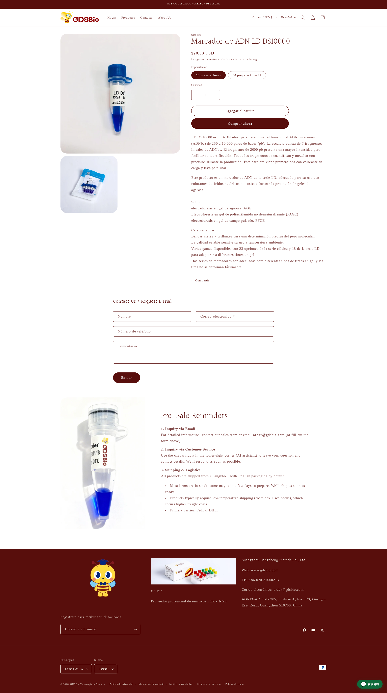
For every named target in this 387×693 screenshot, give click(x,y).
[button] (303, 17)
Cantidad (196, 85)
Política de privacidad (121, 684)
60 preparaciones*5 (247, 75)
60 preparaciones (208, 75)
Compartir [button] (202, 280)
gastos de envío (206, 59)
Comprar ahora (240, 123)
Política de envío (234, 684)
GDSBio (75, 684)
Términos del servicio (209, 684)
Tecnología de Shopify (92, 684)
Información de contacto (151, 684)
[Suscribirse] (135, 629)
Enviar (126, 377)
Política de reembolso (180, 684)
